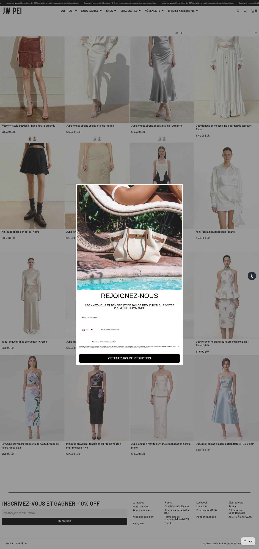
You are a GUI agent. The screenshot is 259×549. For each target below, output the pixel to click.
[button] (252, 276)
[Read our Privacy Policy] (178, 347)
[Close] (178, 188)
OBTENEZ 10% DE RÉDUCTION (129, 358)
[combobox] (87, 330)
